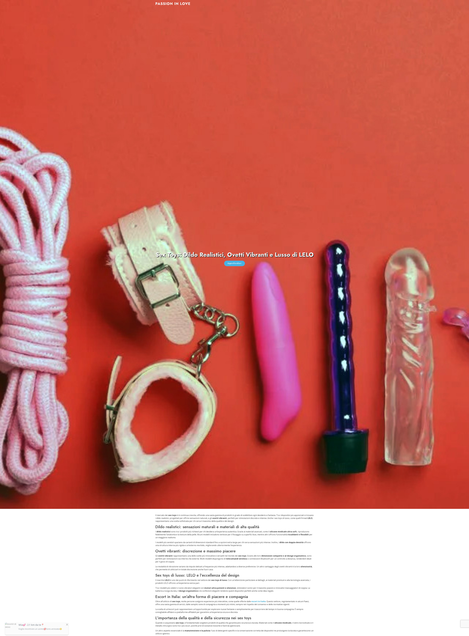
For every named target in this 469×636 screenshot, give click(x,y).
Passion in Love (173, 3)
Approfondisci (234, 263)
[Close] (67, 624)
